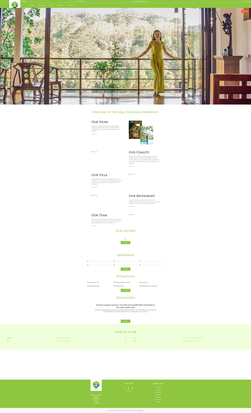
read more (94, 134)
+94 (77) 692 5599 (21, 1)
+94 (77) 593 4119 (80, 1)
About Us (19, 5)
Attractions (158, 399)
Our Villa (31, 5)
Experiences (61, 5)
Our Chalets (41, 5)
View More (125, 242)
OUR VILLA (158, 389)
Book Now (245, 11)
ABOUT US (158, 387)
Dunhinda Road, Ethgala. (63, 338)
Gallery (51, 5)
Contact (158, 402)
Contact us (71, 5)
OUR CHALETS (158, 392)
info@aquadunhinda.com (141, 1)
